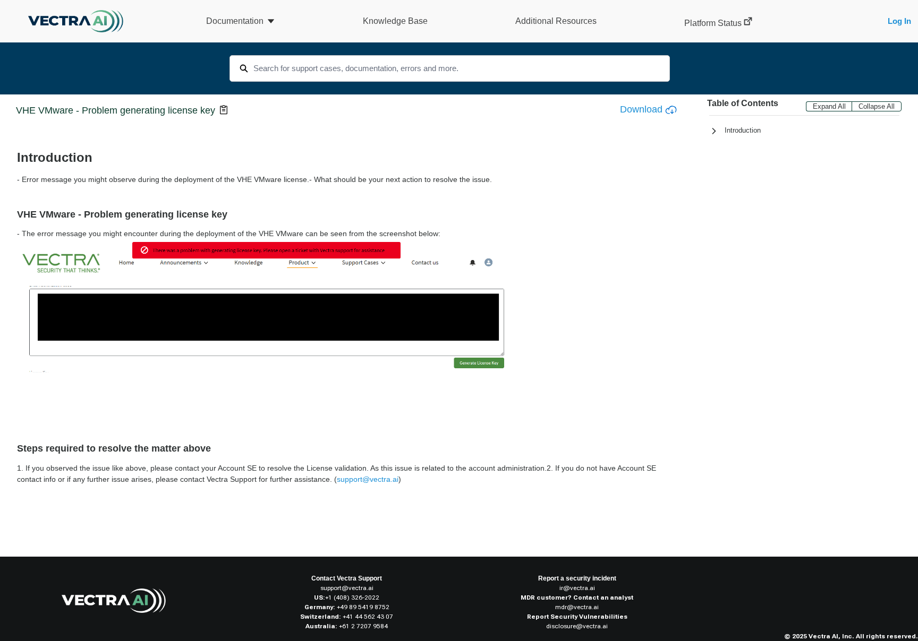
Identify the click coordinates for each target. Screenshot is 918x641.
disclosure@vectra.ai (577, 626)
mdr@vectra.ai (577, 607)
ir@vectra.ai (577, 588)
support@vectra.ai (346, 588)
